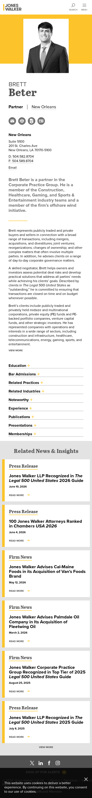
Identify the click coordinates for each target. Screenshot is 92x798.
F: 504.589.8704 (21, 161)
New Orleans (44, 107)
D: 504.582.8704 (21, 156)
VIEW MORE (16, 350)
